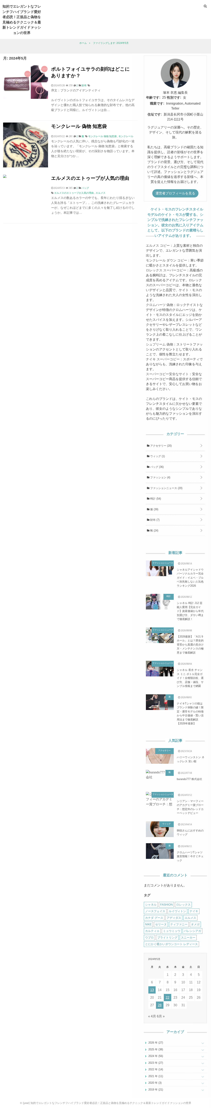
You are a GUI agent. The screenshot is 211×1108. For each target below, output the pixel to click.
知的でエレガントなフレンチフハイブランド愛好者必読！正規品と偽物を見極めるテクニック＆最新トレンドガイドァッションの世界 (21, 19)
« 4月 (152, 1016)
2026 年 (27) (155, 1042)
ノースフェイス (155, 911)
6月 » (161, 1016)
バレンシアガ (192, 931)
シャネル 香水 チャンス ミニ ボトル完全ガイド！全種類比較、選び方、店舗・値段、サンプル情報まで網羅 (190, 678)
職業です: (157, 103)
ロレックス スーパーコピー (166, 270)
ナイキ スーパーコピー (163, 359)
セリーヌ (161, 924)
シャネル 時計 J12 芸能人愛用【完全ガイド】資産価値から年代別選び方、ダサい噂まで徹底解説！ (190, 611)
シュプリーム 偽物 (159, 344)
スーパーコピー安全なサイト (167, 374)
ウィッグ (157, 456)
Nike (148, 924)
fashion (166, 904)
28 (160, 1005)
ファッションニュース (165, 488)
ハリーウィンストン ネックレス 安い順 (190, 759)
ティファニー (179, 924)
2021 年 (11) (155, 1076)
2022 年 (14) (155, 1069)
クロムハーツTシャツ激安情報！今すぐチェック (190, 856)
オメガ (195, 924)
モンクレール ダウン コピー (166, 260)
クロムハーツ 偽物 (159, 305)
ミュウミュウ (171, 931)
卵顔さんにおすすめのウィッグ (190, 832)
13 (152, 990)
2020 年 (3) (155, 1082)
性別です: (174, 97)
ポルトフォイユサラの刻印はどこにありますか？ (90, 72)
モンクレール (125, 136)
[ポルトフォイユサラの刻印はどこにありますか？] (25, 97)
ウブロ (149, 937)
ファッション (159, 477)
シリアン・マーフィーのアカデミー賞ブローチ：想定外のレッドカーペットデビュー (190, 807)
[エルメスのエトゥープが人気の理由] (4, 177)
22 (167, 997)
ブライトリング (167, 937)
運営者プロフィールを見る (175, 193)
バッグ (156, 466)
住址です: (155, 114)
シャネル (151, 904)
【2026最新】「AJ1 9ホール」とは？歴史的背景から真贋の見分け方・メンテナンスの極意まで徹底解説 (190, 644)
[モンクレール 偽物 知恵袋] (25, 166)
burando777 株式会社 (189, 779)
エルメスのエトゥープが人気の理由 (90, 177)
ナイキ (194, 911)
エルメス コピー (158, 245)
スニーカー (188, 937)
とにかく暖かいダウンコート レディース (171, 944)
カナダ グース (154, 917)
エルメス (101, 193)
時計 (155, 498)
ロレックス (183, 904)
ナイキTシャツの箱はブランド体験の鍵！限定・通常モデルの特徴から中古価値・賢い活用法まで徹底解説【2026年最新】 (190, 713)
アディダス (174, 917)
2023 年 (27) (155, 1062)
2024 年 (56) (155, 1056)
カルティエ (152, 931)
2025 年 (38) (155, 1049)
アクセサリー (160, 445)
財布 (154, 519)
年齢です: (153, 97)
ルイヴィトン (177, 911)
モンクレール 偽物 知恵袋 (79, 126)
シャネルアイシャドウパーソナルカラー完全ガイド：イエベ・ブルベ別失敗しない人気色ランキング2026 (190, 577)
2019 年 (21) (155, 1089)
